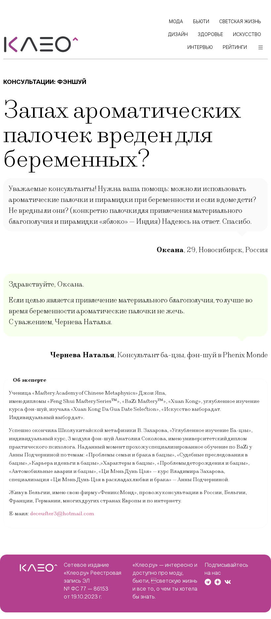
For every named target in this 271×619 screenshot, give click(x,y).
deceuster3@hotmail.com (62, 513)
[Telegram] (208, 582)
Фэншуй (71, 82)
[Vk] (227, 582)
